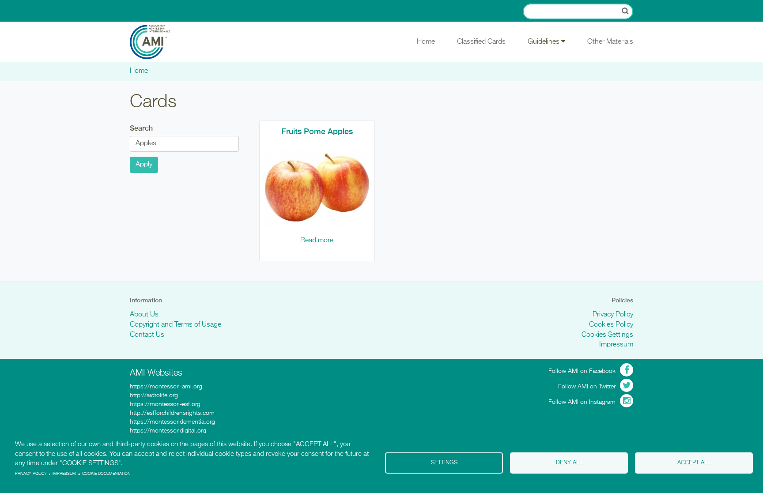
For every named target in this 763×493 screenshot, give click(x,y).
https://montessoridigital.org (168, 431)
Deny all (569, 463)
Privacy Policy (613, 314)
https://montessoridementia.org (172, 422)
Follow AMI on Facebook (582, 371)
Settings (444, 463)
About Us (144, 314)
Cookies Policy (611, 324)
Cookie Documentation (106, 474)
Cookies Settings (607, 335)
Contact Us (147, 335)
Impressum (616, 344)
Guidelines (544, 41)
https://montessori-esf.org (165, 404)
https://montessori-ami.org (166, 387)
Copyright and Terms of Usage (175, 324)
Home (426, 41)
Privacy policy (31, 474)
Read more (316, 240)
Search (141, 128)
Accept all (693, 463)
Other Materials (610, 41)
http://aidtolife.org (154, 395)
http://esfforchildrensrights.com (172, 413)
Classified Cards (481, 41)
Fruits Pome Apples (317, 131)
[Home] (156, 42)
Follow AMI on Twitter (587, 387)
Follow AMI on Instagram (582, 402)
